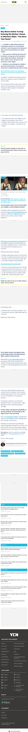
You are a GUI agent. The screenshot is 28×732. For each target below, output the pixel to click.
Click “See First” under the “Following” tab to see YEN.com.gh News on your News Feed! (13, 200)
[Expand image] (26, 177)
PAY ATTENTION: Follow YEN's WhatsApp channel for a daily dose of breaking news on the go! (13, 72)
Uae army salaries (5, 451)
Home (2, 25)
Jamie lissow (4, 455)
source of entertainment (15, 212)
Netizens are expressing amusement (13, 241)
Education (3, 533)
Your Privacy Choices (15, 731)
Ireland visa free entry (17, 451)
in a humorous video (11, 417)
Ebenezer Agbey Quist (17, 41)
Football (2, 511)
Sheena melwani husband (7, 453)
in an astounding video (16, 359)
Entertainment (3, 590)
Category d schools (20, 453)
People (7, 25)
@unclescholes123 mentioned (11, 264)
